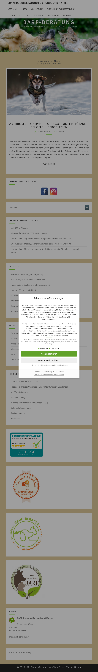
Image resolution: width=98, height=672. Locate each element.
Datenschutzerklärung (59, 335)
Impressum (59, 371)
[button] (49, 354)
